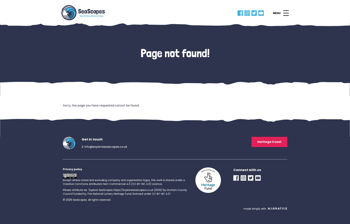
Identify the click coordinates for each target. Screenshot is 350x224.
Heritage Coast (269, 142)
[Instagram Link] (247, 13)
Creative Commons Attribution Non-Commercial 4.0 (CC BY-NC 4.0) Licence (112, 184)
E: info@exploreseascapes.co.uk (104, 147)
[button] (281, 13)
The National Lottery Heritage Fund (109, 194)
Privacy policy (72, 169)
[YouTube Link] (261, 13)
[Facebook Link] (241, 13)
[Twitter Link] (254, 13)
